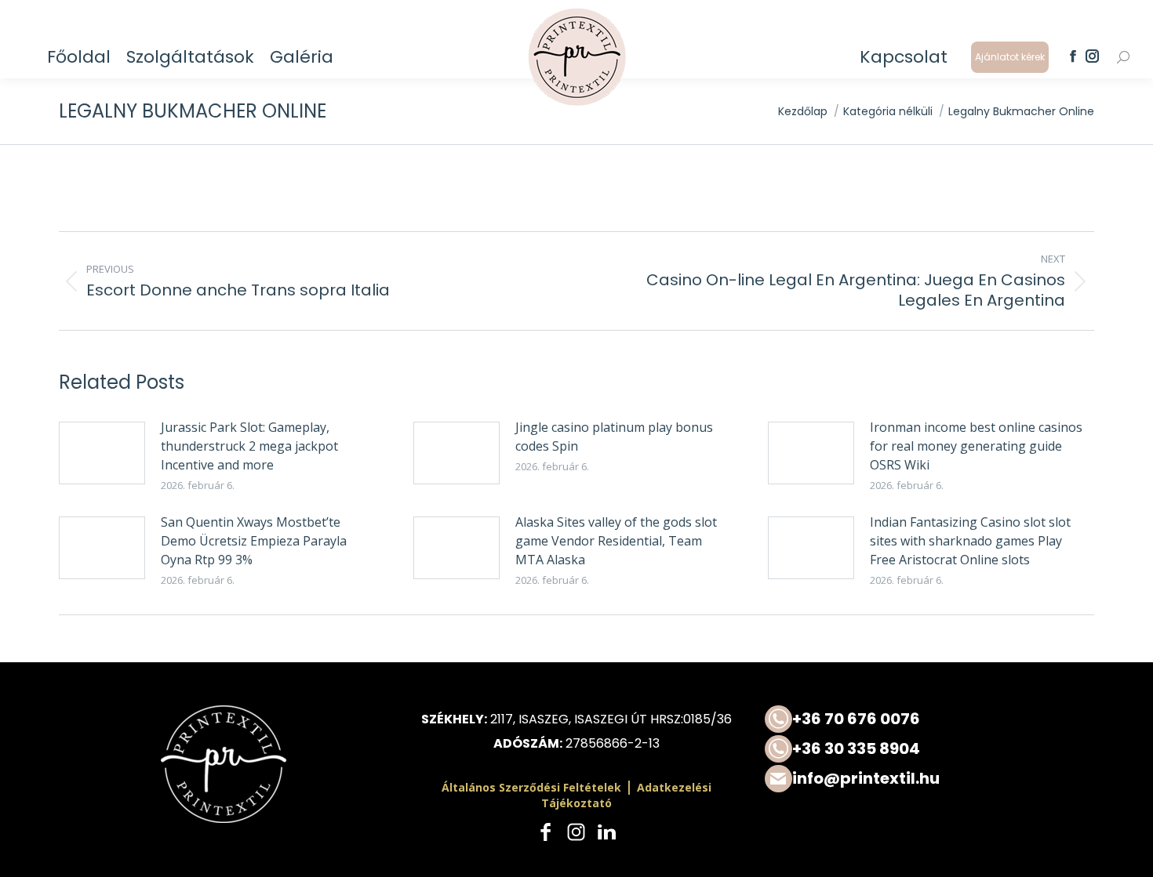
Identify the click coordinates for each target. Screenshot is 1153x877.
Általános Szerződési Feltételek (531, 787)
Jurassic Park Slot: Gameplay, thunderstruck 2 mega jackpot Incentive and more (249, 446)
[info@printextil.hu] (929, 778)
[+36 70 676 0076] (929, 719)
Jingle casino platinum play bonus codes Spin (614, 437)
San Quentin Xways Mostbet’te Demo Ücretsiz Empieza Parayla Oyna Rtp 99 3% (254, 540)
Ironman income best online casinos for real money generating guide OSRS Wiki (976, 446)
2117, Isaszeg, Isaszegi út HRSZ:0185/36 (611, 719)
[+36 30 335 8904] (929, 749)
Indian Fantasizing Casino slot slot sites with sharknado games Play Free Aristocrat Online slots (970, 540)
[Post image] (102, 453)
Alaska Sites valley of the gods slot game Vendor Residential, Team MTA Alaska (616, 540)
